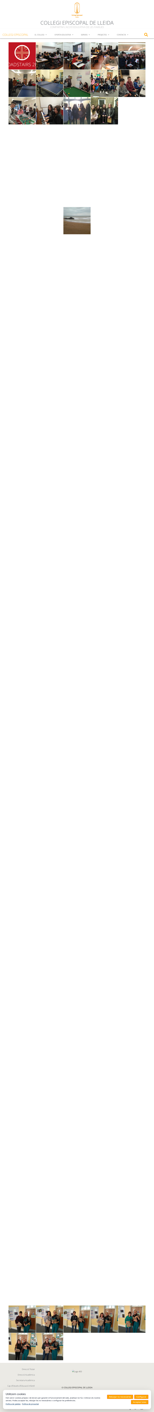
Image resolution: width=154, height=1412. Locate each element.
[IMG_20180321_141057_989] (22, 852)
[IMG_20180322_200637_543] (77, 1127)
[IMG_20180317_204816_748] (131, 330)
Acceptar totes (139, 1402)
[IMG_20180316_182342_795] (77, 138)
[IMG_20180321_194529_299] (22, 934)
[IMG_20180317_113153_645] (49, 193)
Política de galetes (13, 1404)
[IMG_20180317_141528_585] (49, 220)
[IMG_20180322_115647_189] (22, 1044)
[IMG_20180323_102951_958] (104, 1291)
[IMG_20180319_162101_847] (49, 632)
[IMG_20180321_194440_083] (49, 934)
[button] (146, 34)
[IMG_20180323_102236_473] (131, 1264)
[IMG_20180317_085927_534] (49, 165)
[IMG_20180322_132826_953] (49, 1127)
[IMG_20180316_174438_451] (49, 110)
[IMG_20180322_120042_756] (104, 1017)
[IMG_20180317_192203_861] (77, 303)
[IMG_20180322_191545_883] (104, 1127)
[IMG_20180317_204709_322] (49, 358)
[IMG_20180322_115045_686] (77, 1044)
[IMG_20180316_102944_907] (131, 55)
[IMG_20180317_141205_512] (104, 220)
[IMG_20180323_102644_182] (131, 1291)
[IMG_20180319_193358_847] (131, 687)
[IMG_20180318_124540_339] (22, 467)
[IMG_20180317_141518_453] (77, 220)
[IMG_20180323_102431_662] (104, 1236)
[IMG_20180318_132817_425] (49, 495)
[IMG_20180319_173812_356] (22, 605)
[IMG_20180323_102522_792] (104, 1319)
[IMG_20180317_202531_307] (77, 385)
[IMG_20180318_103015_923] (104, 467)
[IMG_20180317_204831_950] (104, 330)
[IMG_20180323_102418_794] (131, 1236)
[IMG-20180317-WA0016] (104, 165)
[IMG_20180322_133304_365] (104, 1099)
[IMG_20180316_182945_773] (131, 110)
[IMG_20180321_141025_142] (77, 852)
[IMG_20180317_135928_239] (49, 248)
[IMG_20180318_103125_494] (77, 467)
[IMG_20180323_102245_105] (104, 1264)
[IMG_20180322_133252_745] (131, 1099)
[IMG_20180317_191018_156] (22, 330)
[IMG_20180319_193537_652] (104, 687)
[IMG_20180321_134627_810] (104, 797)
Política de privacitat (30, 1404)
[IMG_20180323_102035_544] (22, 1236)
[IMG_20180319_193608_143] (131, 660)
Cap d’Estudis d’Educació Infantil (21, 1386)
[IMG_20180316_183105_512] (104, 110)
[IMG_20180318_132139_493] (22, 522)
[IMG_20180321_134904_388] (77, 797)
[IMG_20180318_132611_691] (131, 495)
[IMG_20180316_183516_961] (77, 110)
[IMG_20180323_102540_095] (77, 1319)
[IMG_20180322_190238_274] (22, 1181)
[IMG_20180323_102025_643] (49, 1236)
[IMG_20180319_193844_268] (131, 632)
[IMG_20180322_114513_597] (131, 1044)
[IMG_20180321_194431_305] (77, 934)
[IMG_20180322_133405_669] (77, 1099)
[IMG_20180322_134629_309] (22, 1099)
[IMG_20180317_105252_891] (131, 193)
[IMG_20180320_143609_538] (131, 742)
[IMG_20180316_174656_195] (22, 83)
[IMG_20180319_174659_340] (131, 577)
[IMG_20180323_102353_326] (49, 1264)
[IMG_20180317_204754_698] (22, 358)
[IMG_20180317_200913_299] (22, 413)
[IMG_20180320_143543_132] (22, 770)
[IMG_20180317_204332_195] (22, 385)
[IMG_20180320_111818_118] (22, 797)
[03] (104, 55)
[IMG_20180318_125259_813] (49, 440)
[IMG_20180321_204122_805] (49, 962)
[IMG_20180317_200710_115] (49, 413)
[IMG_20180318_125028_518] (104, 440)
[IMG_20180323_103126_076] (77, 1291)
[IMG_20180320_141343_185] (49, 770)
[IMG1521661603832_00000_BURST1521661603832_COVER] (104, 907)
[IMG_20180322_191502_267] (22, 1154)
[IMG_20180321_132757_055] (104, 824)
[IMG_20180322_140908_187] (131, 1072)
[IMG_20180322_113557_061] (77, 1072)
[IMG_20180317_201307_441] (131, 385)
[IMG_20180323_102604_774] (22, 1319)
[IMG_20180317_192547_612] (22, 303)
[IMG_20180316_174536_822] (104, 83)
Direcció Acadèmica (26, 1374)
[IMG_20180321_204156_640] (22, 962)
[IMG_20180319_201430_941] (49, 742)
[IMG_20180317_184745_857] (77, 275)
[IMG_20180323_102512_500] (131, 1319)
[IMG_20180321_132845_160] (22, 824)
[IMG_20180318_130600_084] (77, 522)
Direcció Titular (28, 1369)
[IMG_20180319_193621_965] (104, 660)
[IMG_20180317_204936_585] (49, 330)
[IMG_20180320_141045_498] (131, 770)
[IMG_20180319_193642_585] (22, 660)
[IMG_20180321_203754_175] (49, 989)
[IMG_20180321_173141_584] (22, 907)
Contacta (121, 34)
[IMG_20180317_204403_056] (131, 358)
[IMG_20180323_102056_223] (104, 1209)
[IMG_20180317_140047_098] (22, 248)
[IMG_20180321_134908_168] (49, 797)
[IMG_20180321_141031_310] (49, 852)
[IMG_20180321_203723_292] (77, 989)
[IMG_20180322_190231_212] (49, 1181)
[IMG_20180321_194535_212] (131, 907)
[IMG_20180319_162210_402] (104, 605)
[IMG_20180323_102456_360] (22, 1346)
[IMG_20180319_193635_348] (49, 660)
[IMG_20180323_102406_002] (22, 1264)
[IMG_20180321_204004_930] (104, 962)
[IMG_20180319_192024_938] (49, 715)
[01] (77, 55)
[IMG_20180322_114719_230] (104, 1044)
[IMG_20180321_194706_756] (49, 907)
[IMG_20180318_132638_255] (104, 495)
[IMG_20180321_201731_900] (104, 989)
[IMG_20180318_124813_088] (131, 440)
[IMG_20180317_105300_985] (104, 193)
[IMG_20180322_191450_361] (49, 1154)
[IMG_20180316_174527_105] (77, 83)
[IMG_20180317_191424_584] (104, 303)
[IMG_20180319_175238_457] (77, 577)
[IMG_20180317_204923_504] (77, 330)
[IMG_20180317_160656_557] (104, 248)
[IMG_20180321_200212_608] (131, 989)
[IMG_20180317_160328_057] (131, 248)
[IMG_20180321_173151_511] (104, 879)
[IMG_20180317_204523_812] (104, 358)
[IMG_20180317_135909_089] (77, 248)
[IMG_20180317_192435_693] (49, 303)
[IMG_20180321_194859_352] (77, 1017)
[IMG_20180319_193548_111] (77, 687)
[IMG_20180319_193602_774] (22, 687)
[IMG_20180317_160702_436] (49, 275)
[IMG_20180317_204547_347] (77, 358)
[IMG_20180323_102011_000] (77, 1236)
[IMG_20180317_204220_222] (49, 385)
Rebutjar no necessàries (120, 1396)
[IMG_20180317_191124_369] (131, 303)
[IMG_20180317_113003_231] (77, 193)
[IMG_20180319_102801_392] (77, 632)
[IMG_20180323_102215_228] (49, 1291)
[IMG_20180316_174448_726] (22, 110)
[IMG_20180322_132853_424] (22, 1127)
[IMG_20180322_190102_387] (77, 1181)
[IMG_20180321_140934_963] (131, 852)
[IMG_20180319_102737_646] (104, 632)
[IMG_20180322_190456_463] (77, 1154)
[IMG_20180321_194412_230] (104, 934)
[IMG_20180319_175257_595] (131, 550)
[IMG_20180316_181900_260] (131, 138)
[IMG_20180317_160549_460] (22, 275)
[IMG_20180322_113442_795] (104, 1072)
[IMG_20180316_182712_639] (22, 138)
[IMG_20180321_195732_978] (49, 1017)
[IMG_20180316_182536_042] (49, 138)
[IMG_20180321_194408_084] (131, 934)
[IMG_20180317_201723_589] (104, 385)
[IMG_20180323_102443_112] (49, 1346)
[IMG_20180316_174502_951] (131, 83)
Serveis (84, 34)
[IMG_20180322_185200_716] (104, 1181)
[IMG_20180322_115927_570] (131, 1017)
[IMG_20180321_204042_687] (77, 962)
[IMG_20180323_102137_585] (49, 1209)
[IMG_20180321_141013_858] (104, 852)
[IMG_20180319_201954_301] (131, 715)
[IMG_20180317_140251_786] (131, 220)
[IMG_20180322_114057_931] (22, 1072)
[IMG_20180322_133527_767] (49, 1099)
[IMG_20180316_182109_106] (104, 138)
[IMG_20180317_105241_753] (22, 220)
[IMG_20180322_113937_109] (49, 1072)
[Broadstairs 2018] (22, 55)
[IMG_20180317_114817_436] (22, 193)
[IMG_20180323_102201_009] (131, 1181)
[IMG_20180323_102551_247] (49, 1319)
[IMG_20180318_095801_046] (22, 495)
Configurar (141, 1396)
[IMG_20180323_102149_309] (22, 1209)
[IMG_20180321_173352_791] (77, 879)
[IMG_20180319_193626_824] (77, 660)
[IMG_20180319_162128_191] (22, 632)
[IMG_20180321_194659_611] (77, 907)
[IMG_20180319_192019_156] (77, 715)
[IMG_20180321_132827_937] (49, 824)
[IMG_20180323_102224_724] (22, 1291)
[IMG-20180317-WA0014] (131, 165)
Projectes (102, 34)
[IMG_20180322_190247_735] (131, 1154)
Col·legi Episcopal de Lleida (77, 22)
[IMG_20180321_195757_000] (22, 1017)
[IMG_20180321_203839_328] (22, 989)
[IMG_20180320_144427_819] (104, 742)
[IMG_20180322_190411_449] (104, 1154)
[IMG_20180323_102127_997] (77, 1209)
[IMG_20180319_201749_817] (22, 742)
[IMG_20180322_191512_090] (131, 1127)
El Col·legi (39, 34)
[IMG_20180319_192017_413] (104, 715)
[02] (49, 55)
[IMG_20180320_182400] (77, 742)
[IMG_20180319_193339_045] (22, 715)
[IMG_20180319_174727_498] (104, 577)
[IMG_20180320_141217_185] (77, 770)
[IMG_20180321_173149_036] (131, 879)
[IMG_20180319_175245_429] (22, 577)
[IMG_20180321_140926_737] (22, 879)
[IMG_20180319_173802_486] (49, 605)
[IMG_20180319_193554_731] (49, 687)
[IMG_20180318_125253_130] (77, 440)
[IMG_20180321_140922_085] (49, 879)
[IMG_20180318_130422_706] (104, 522)
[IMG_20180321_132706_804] (131, 824)
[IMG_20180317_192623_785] (131, 275)
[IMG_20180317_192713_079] (104, 275)
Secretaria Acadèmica (25, 1380)
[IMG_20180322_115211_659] (49, 1044)
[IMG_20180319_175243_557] (49, 577)
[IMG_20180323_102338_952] (77, 1264)
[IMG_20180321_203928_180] (131, 962)
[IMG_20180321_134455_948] (131, 797)
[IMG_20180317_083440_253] (77, 165)
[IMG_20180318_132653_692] (77, 495)
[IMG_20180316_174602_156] (49, 83)
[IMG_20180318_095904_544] (131, 467)
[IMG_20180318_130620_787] (49, 522)
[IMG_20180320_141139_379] (104, 770)
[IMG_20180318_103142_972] (49, 467)
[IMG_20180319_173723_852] (77, 605)
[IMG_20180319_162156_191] (131, 605)
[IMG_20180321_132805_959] (77, 824)
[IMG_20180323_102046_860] (131, 1209)
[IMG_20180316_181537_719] (22, 165)
